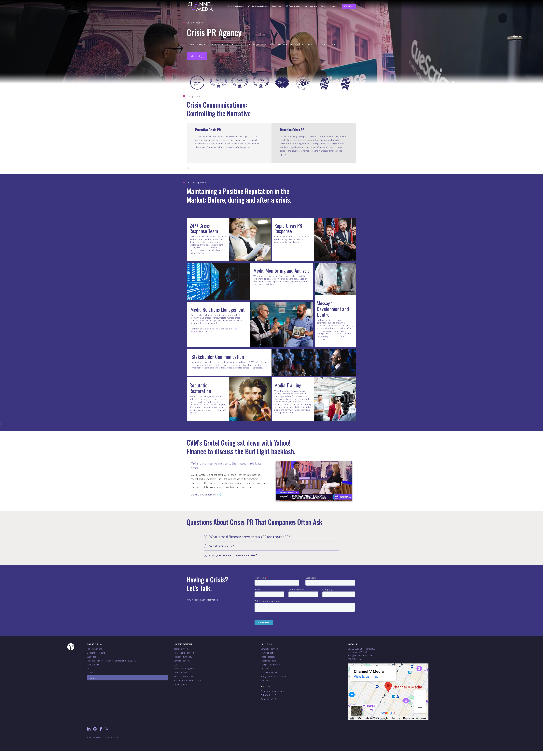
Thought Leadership (270, 664)
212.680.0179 (354, 659)
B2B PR (177, 664)
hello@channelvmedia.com (360, 655)
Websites (91, 657)
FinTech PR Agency (183, 657)
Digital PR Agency (269, 672)
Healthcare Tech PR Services (188, 680)
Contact (92, 677)
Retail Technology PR (184, 653)
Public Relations (94, 649)
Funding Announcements (272, 691)
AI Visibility (266, 680)
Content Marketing (96, 653)
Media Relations (268, 661)
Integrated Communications (274, 676)
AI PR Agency (180, 684)
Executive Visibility (269, 699)
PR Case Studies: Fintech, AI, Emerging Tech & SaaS (111, 661)
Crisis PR (265, 668)
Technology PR (181, 649)
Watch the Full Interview (204, 494)
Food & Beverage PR (184, 668)
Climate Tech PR (181, 661)
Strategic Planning (269, 649)
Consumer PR (180, 672)
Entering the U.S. (268, 695)
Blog (89, 668)
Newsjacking (267, 653)
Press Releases (268, 657)
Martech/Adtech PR (183, 676)
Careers (91, 672)
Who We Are (93, 664)
